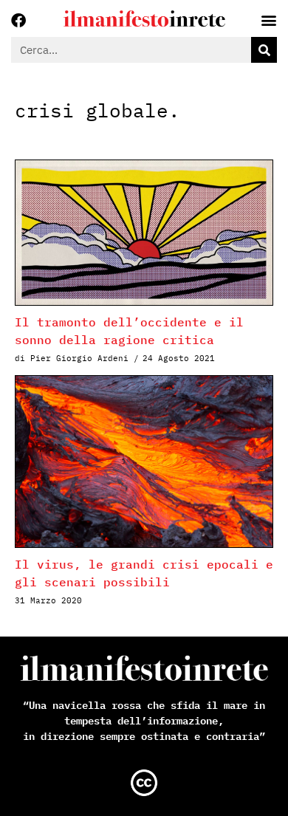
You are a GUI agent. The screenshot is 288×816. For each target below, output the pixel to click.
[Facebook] (18, 20)
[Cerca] (264, 50)
